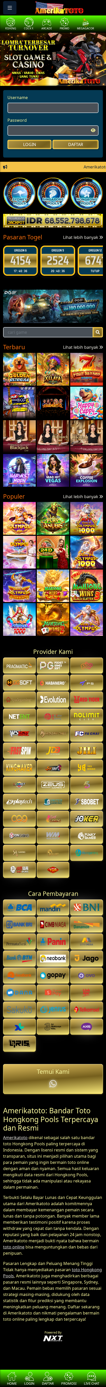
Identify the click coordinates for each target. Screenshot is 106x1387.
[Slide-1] (44, 79)
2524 (21, 260)
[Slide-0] (34, 79)
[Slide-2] (53, 79)
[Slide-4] (71, 79)
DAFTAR (75, 144)
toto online (13, 1247)
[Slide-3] (62, 79)
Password (17, 120)
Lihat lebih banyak (81, 237)
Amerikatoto (15, 1137)
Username (17, 97)
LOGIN (29, 144)
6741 (58, 260)
